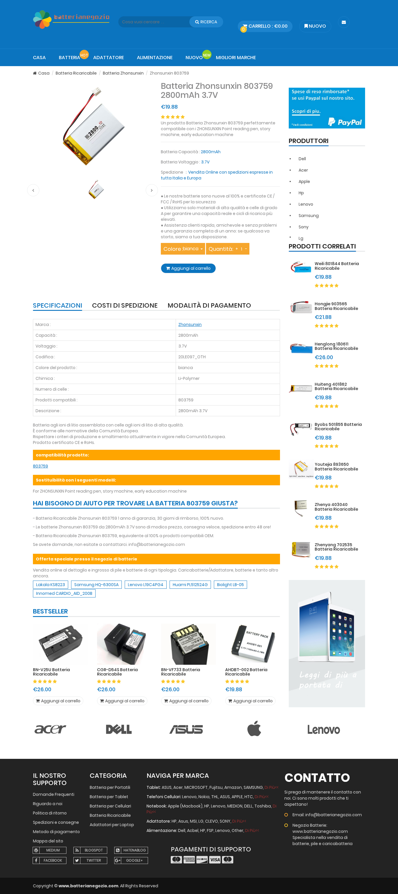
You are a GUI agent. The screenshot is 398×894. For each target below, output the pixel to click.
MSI (193, 821)
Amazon (233, 787)
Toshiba (262, 806)
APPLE (237, 797)
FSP (210, 830)
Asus (183, 821)
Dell (302, 159)
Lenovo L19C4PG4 (145, 585)
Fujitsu (216, 787)
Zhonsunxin (190, 324)
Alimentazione (154, 57)
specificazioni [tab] (57, 306)
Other (237, 830)
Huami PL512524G (190, 585)
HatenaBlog (135, 850)
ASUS (167, 787)
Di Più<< (272, 787)
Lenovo (306, 204)
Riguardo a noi (47, 804)
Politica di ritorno (50, 813)
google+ (134, 860)
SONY (225, 821)
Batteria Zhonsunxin (123, 73)
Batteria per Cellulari (110, 806)
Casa (44, 73)
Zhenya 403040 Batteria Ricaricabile (336, 507)
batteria (69, 57)
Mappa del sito (48, 841)
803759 (40, 466)
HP (206, 806)
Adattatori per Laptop (112, 825)
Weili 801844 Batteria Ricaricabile (337, 266)
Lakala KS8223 (50, 585)
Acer (303, 170)
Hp (301, 193)
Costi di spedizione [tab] (125, 306)
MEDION (234, 806)
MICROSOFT (196, 787)
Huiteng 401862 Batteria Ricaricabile (336, 386)
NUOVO (194, 57)
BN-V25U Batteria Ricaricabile (51, 672)
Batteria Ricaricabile (76, 73)
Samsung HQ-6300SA (96, 585)
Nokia (203, 797)
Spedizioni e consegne (56, 822)
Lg (301, 238)
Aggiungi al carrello (191, 268)
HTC (248, 797)
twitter (94, 860)
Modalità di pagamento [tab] (209, 306)
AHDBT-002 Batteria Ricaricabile (246, 672)
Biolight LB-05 (230, 585)
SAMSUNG (253, 787)
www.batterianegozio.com (88, 886)
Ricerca (208, 22)
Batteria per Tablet (109, 797)
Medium (53, 850)
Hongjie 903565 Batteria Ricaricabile (336, 306)
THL (214, 797)
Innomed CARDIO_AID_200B (64, 593)
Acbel (192, 830)
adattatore (108, 57)
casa (39, 57)
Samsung (309, 215)
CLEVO (211, 821)
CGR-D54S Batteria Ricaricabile (117, 672)
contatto (317, 777)
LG (200, 821)
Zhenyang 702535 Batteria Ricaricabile (336, 547)
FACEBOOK (53, 860)
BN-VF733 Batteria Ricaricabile (180, 672)
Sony (304, 227)
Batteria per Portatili (110, 787)
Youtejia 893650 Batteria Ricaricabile (336, 466)
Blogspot (94, 850)
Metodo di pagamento (56, 832)
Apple (304, 181)
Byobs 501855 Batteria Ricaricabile (338, 427)
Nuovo (317, 26)
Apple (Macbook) (185, 806)
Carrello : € (265, 27)
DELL (248, 806)
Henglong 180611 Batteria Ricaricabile (336, 346)
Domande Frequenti (53, 794)
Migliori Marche (236, 57)
